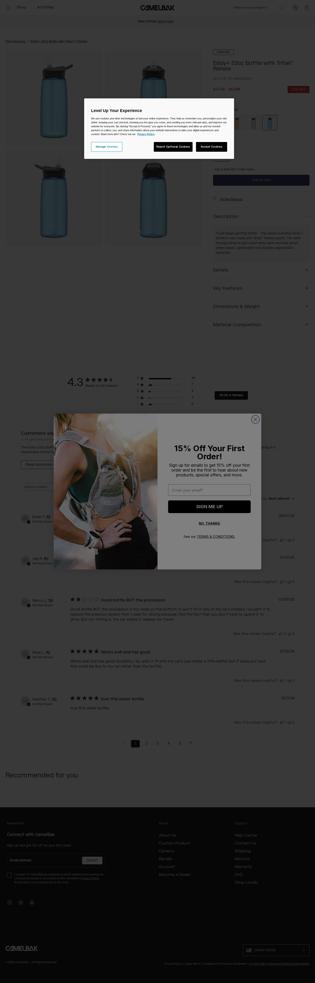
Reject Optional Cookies (173, 146)
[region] (159, 128)
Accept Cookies (212, 146)
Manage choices (107, 146)
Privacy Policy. (146, 134)
